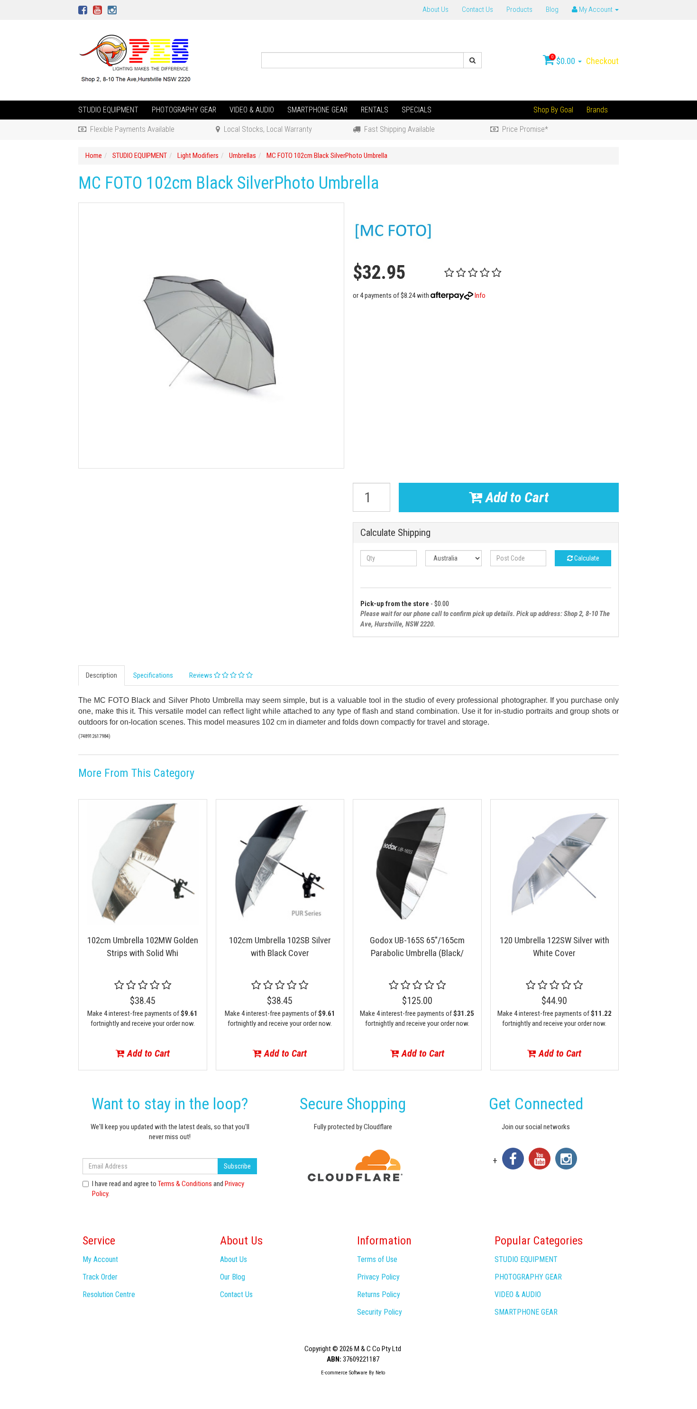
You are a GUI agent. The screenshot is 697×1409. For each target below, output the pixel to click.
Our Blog (232, 1276)
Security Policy (379, 1312)
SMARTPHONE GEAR (317, 109)
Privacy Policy (378, 1276)
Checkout (602, 61)
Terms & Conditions (185, 1183)
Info (480, 295)
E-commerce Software (344, 1373)
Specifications (153, 675)
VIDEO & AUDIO (251, 109)
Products (519, 9)
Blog (552, 9)
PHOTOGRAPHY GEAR (184, 109)
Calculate (586, 558)
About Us (435, 9)
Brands (597, 109)
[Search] (472, 60)
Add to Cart (515, 497)
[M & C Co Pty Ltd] (135, 59)
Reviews (201, 675)
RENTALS (374, 109)
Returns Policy (378, 1294)
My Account (100, 1259)
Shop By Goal (553, 109)
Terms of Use (377, 1259)
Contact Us (477, 9)
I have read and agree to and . (168, 1188)
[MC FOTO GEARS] (394, 230)
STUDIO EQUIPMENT (108, 109)
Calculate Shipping (395, 532)
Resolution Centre (109, 1294)
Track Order (100, 1276)
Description (101, 675)
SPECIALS (416, 109)
